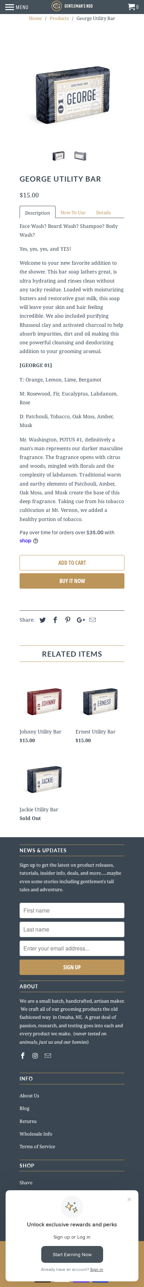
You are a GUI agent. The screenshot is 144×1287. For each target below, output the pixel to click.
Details (103, 212)
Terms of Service (37, 1146)
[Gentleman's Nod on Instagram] (36, 1055)
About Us (29, 1095)
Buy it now (72, 581)
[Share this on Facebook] (54, 620)
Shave (26, 1182)
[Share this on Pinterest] (66, 620)
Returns (28, 1121)
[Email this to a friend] (91, 620)
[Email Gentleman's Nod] (48, 1055)
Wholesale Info (36, 1134)
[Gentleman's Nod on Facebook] (23, 1055)
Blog (24, 1108)
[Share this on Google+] (79, 620)
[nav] (17, 7)
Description (37, 213)
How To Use (73, 212)
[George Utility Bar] (72, 88)
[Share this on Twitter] (41, 620)
